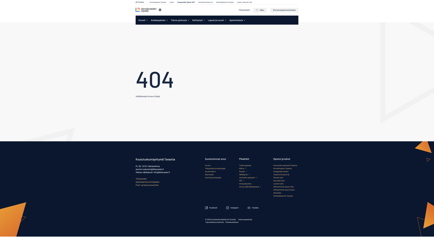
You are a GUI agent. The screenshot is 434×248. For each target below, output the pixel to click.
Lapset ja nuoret (216, 20)
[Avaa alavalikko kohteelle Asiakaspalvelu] (167, 20)
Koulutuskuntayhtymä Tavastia (285, 165)
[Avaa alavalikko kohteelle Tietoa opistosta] (188, 20)
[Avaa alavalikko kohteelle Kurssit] (147, 20)
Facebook (213, 207)
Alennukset (209, 174)
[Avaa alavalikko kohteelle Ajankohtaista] (244, 20)
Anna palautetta (245, 184)
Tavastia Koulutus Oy (205, 2)
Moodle (242, 171)
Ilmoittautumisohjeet (213, 178)
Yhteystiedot (244, 10)
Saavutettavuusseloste (215, 222)
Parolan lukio (278, 178)
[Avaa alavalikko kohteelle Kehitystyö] (204, 20)
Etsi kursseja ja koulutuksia (284, 10)
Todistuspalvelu (245, 165)
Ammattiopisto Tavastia (158, 2)
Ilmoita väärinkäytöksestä (249, 187)
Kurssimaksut (210, 171)
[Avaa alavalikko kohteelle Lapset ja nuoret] (225, 20)
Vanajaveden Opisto (280, 171)
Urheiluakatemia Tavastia (225, 2)
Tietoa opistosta (179, 20)
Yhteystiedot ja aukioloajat (215, 168)
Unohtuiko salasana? (247, 178)
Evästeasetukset (231, 222)
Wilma (241, 168)
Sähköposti (243, 174)
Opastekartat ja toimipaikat (147, 182)
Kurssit (141, 20)
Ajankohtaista (236, 20)
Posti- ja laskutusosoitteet (147, 185)
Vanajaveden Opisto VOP (186, 2)
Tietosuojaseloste (245, 219)
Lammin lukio (278, 184)
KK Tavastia (140, 2)
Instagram (234, 207)
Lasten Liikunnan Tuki (244, 2)
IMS (240, 181)
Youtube (255, 207)
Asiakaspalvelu (158, 20)
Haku (262, 10)
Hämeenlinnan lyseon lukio (283, 187)
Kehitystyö (197, 20)
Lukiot (172, 2)
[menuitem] (141, 20)
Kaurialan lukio (279, 181)
